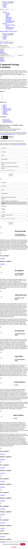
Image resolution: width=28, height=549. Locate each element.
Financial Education (10, 21)
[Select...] (14, 203)
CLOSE (2, 530)
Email (2, 155)
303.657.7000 (6, 119)
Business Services (10, 27)
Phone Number (4, 159)
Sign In (2, 50)
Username (2, 46)
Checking (8, 13)
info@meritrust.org (7, 120)
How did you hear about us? (7, 214)
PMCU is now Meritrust (8, 1)
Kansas (22, 544)
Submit (10, 174)
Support (4, 7)
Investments (8, 19)
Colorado (14, 547)
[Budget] (14, 209)
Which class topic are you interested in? (9, 200)
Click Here (2, 258)
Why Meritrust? (9, 22)
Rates (4, 106)
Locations (5, 4)
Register (2, 51)
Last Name (3, 151)
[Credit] (14, 212)
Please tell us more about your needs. (8, 170)
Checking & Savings (10, 25)
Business (5, 23)
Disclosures (5, 114)
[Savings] (14, 206)
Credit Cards (8, 18)
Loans (7, 15)
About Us (5, 111)
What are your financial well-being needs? (10, 166)
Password (20, 46)
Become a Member (4, 31)
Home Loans (9, 17)
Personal (5, 12)
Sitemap (5, 112)
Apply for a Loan (13, 31)
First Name (3, 148)
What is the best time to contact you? (8, 162)
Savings (7, 14)
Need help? (2, 52)
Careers (4, 5)
